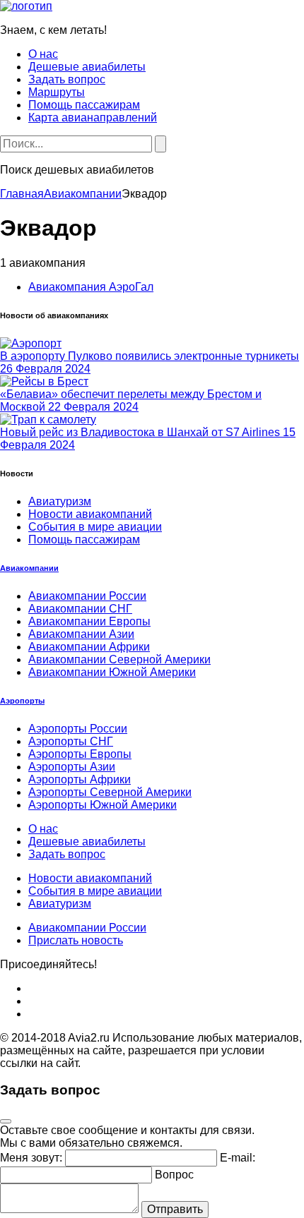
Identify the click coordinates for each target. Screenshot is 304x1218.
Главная (22, 194)
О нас (43, 54)
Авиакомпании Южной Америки (112, 672)
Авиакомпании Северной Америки (119, 659)
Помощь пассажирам (84, 105)
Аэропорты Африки (79, 779)
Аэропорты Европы (79, 754)
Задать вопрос (66, 79)
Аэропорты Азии (71, 767)
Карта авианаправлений (92, 117)
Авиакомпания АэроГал (90, 287)
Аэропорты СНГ (70, 741)
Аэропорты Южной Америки (102, 805)
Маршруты (56, 92)
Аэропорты (22, 701)
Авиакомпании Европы (89, 621)
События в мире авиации (95, 527)
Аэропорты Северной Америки (110, 792)
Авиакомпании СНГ (80, 609)
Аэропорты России (77, 729)
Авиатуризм (59, 501)
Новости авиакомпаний (90, 514)
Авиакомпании (83, 194)
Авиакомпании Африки (89, 647)
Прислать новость (75, 940)
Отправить (175, 1209)
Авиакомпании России (87, 596)
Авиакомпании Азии (81, 634)
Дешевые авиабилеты (87, 67)
